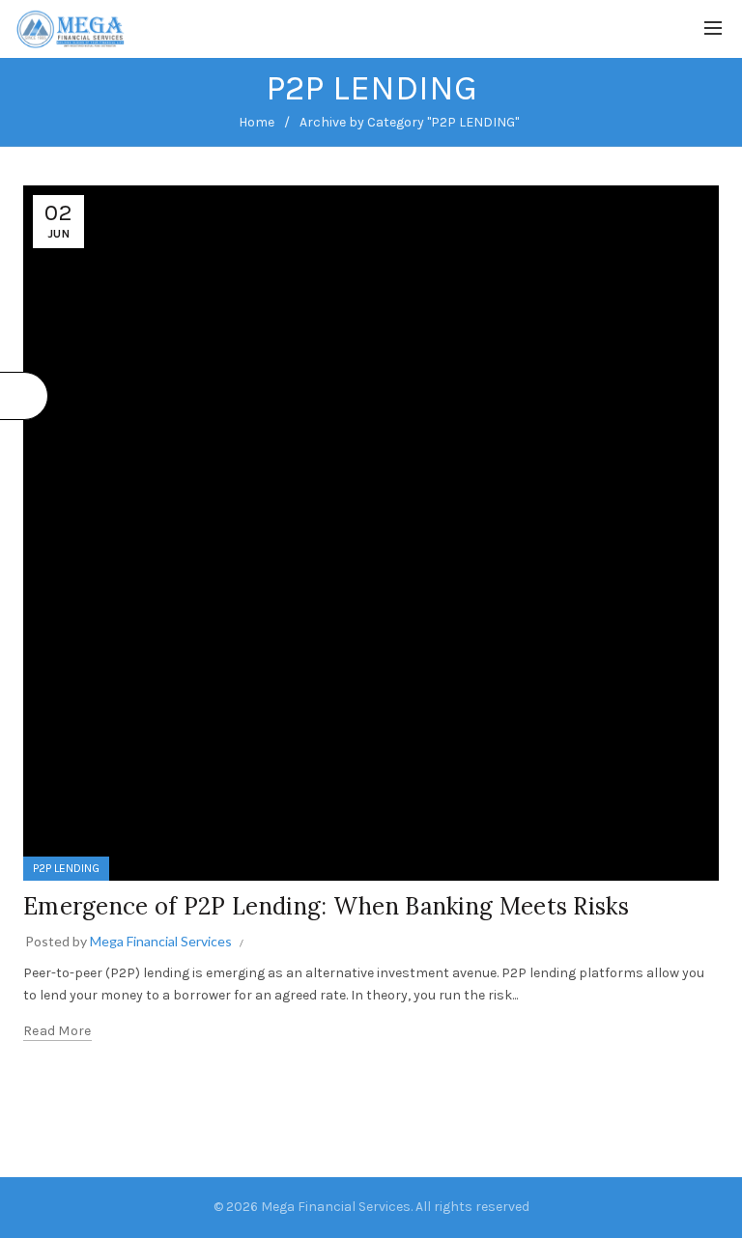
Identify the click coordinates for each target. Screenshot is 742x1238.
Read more (57, 1031)
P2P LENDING (66, 868)
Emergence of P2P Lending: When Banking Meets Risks (326, 906)
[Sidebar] (24, 396)
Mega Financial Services (336, 1206)
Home (256, 122)
